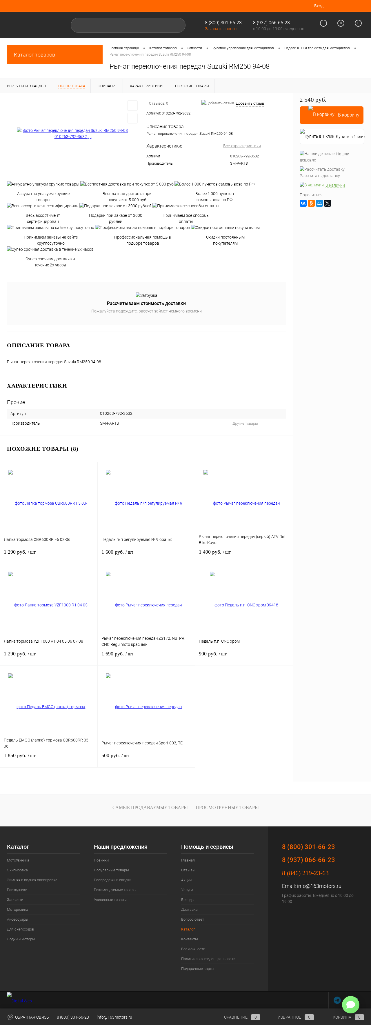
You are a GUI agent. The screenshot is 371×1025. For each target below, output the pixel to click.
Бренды (187, 899)
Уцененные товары (110, 899)
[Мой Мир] (319, 203)
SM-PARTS (239, 163)
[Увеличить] (73, 134)
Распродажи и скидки (112, 880)
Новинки (101, 860)
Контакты (189, 939)
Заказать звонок (221, 28)
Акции (186, 880)
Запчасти (15, 899)
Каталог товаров (34, 55)
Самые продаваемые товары (150, 807)
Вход (318, 5)
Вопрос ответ (192, 919)
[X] (327, 203)
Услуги (187, 890)
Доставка (189, 909)
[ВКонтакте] (303, 203)
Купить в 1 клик (350, 136)
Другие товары (245, 423)
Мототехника (18, 860)
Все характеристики (242, 145)
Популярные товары (111, 870)
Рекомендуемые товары (115, 890)
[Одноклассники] (311, 203)
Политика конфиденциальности (208, 959)
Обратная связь (31, 1017)
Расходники (17, 890)
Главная (188, 860)
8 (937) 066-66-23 (308, 860)
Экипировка (17, 870)
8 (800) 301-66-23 (223, 23)
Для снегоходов (20, 929)
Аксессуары (17, 919)
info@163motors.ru (319, 886)
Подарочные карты (197, 968)
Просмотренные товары (227, 807)
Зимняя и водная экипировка (32, 880)
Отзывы (188, 870)
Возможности (193, 949)
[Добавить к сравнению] (132, 118)
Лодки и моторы (21, 939)
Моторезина (17, 909)
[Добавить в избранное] (132, 105)
